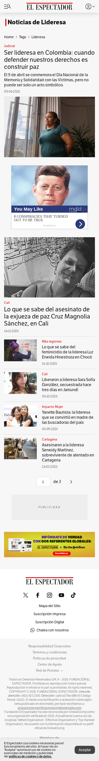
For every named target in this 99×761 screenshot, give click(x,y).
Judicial (9, 46)
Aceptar (85, 750)
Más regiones (51, 341)
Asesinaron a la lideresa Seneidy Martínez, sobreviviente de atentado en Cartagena (68, 452)
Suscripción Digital (49, 622)
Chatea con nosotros (53, 630)
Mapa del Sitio (49, 606)
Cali (7, 303)
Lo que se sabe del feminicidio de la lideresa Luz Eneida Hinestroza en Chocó (67, 352)
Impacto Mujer (52, 407)
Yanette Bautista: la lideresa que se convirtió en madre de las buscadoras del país (67, 417)
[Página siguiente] (71, 483)
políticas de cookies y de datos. (30, 756)
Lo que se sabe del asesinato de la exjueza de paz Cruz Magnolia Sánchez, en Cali (47, 316)
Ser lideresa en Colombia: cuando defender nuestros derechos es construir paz (49, 60)
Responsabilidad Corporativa (49, 646)
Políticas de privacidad (49, 658)
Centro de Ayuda (50, 664)
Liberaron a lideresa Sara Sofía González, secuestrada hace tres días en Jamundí (68, 384)
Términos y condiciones (49, 652)
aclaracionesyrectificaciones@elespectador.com (49, 708)
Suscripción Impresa (49, 614)
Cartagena (49, 439)
